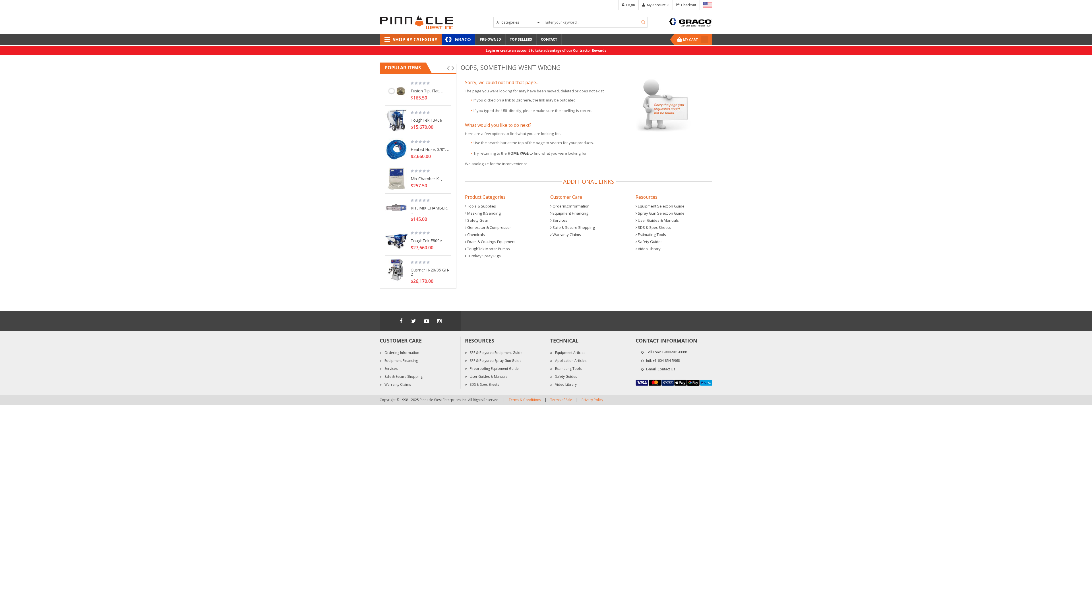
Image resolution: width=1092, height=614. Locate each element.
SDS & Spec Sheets (654, 227)
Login (630, 5)
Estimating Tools (651, 234)
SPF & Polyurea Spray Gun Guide (496, 360)
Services (559, 220)
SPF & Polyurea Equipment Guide (496, 352)
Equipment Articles (570, 352)
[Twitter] (413, 321)
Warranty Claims (566, 234)
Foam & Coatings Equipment (491, 241)
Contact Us (666, 369)
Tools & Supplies (481, 206)
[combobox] (595, 22)
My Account (656, 5)
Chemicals (475, 234)
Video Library (649, 248)
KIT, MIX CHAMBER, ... (429, 210)
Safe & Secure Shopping (573, 227)
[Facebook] (401, 321)
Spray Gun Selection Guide (660, 213)
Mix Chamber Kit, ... (428, 178)
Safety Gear (477, 220)
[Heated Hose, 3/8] (396, 149)
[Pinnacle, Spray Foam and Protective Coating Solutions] (417, 21)
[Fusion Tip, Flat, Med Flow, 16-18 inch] (396, 91)
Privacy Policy (592, 399)
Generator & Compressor (488, 227)
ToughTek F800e (426, 240)
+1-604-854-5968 (666, 360)
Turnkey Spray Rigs (483, 255)
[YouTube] (426, 321)
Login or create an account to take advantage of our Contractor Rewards (546, 50)
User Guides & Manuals (658, 220)
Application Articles (570, 360)
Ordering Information (571, 206)
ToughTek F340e (426, 120)
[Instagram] (439, 321)
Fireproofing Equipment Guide (494, 368)
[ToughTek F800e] (396, 240)
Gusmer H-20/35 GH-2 (430, 272)
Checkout (688, 5)
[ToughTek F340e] (396, 120)
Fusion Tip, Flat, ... (427, 90)
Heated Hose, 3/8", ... (430, 149)
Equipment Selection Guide (660, 206)
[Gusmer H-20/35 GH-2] (396, 270)
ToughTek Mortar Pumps (488, 248)
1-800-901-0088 (674, 352)
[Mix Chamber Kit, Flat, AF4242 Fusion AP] (396, 178)
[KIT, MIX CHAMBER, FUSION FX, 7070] (396, 208)
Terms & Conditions (525, 399)
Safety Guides (650, 241)
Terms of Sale (561, 399)
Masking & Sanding (483, 213)
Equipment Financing (570, 213)
